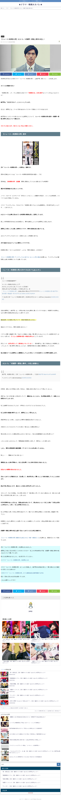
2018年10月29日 (26, 377)
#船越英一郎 (11, 293)
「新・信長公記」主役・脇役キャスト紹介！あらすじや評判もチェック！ (20, 771)
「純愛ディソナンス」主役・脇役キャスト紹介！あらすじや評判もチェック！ (21, 782)
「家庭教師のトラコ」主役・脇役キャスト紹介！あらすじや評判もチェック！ (21, 775)
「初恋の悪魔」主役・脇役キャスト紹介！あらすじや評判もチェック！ (19, 778)
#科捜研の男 (48, 291)
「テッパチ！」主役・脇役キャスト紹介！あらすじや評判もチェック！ (19, 786)
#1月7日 (17, 293)
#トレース (42, 291)
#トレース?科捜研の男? (10, 291)
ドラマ (2, 36)
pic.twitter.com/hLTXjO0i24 (27, 293)
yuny (30, 611)
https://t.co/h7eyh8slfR (50, 374)
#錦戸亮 (54, 291)
